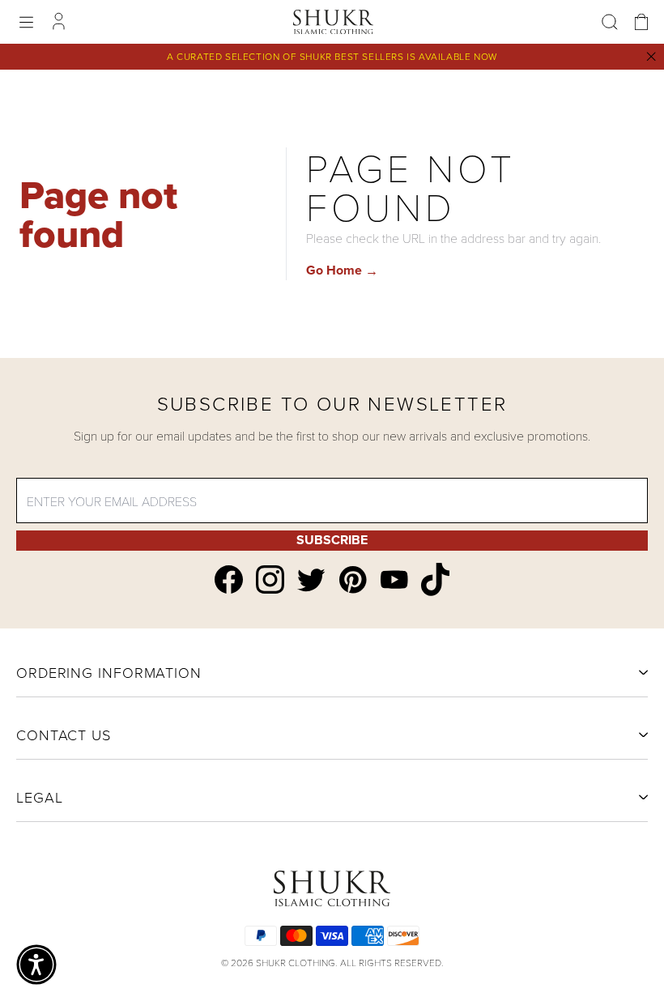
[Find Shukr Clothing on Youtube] (394, 579)
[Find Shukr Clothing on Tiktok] (435, 579)
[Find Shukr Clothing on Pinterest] (352, 580)
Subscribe (332, 539)
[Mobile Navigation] (26, 22)
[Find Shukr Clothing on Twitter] (311, 580)
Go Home (342, 270)
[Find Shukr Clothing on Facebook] (229, 579)
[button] (36, 964)
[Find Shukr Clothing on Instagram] (270, 579)
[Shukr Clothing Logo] (333, 22)
